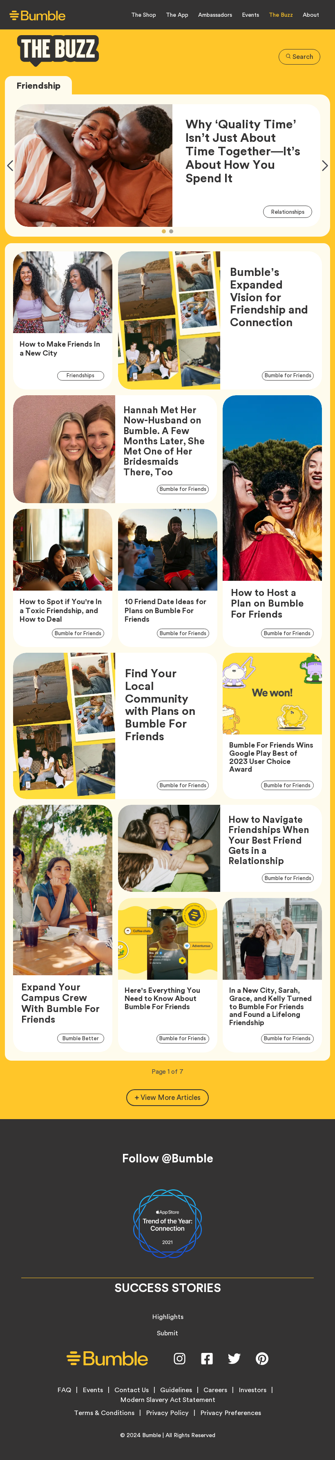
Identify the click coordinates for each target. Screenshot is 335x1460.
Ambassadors (215, 15)
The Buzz (281, 15)
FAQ (64, 1390)
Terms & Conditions (104, 1413)
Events (250, 15)
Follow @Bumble (167, 1158)
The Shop (143, 15)
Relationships (291, 211)
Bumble (151, 1435)
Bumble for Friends (289, 375)
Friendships (85, 375)
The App (177, 15)
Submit (167, 1333)
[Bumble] (37, 15)
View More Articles (171, 1097)
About (311, 15)
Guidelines (176, 1390)
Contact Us (131, 1390)
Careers (215, 1390)
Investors (252, 1390)
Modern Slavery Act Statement (167, 1400)
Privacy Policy (167, 1413)
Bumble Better (83, 1038)
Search (303, 56)
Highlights (167, 1316)
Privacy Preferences (230, 1413)
